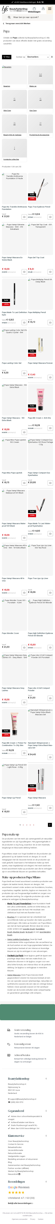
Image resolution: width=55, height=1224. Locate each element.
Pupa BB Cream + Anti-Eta (39, 418)
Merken (27, 23)
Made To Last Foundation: (19, 904)
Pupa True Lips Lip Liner (38, 578)
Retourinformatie (15, 1153)
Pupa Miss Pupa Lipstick (12, 473)
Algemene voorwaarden (20, 1219)
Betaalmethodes (15, 1147)
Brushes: (11, 917)
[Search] (9, 17)
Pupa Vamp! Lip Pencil (11, 798)
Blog (10, 1162)
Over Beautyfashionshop (18, 1141)
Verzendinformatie (15, 1150)
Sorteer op (20, 57)
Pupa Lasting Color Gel (11, 363)
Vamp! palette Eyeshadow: (18, 939)
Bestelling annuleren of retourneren (23, 1159)
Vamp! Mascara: (14, 975)
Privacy (32, 1219)
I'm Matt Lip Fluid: (15, 956)
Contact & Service (15, 1144)
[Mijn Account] (43, 8)
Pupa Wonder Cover (10, 633)
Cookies (40, 1219)
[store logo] (15, 9)
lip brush (29, 932)
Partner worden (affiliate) (18, 1168)
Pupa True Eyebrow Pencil (39, 207)
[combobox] (27, 17)
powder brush (29, 929)
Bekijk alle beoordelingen (20, 1203)
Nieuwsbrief (13, 1174)
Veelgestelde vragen (16, 1156)
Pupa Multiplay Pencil (37, 312)
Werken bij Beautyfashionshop (21, 1171)
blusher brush (19, 932)
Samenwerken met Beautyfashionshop (24, 1165)
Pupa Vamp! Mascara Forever (40, 363)
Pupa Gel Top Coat (36, 258)
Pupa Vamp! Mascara (37, 798)
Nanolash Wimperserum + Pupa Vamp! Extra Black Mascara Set (40, 745)
